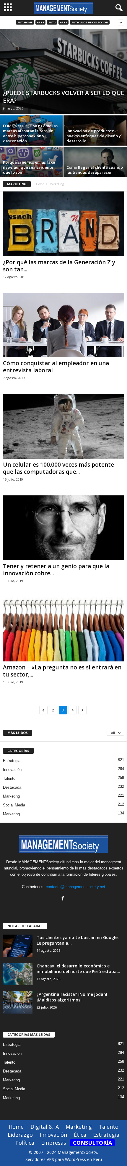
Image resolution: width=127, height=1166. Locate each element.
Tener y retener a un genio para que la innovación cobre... (56, 569)
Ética (80, 1134)
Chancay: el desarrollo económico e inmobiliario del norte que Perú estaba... (78, 968)
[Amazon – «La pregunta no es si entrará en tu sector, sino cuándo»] (63, 629)
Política (24, 1142)
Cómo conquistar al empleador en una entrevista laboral (56, 366)
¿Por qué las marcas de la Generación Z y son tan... (59, 265)
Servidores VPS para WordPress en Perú (63, 1159)
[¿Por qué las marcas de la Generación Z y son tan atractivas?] (63, 223)
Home (40, 184)
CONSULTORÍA (92, 1142)
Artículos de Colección (89, 22)
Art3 (63, 22)
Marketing (11, 796)
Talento (9, 778)
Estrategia (11, 760)
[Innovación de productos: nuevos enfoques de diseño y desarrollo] (95, 139)
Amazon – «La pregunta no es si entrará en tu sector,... (62, 670)
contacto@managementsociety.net (75, 887)
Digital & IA (44, 1126)
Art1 (40, 22)
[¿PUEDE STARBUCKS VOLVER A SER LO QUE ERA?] (63, 71)
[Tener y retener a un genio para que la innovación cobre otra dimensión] (63, 527)
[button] (117, 8)
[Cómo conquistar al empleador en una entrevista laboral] (63, 325)
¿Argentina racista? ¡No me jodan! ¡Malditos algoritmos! (72, 997)
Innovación (12, 769)
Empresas (53, 1142)
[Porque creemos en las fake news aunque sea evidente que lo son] (32, 170)
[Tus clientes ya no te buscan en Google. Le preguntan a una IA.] (17, 946)
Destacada (12, 787)
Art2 (52, 22)
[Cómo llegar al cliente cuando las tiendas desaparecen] (95, 170)
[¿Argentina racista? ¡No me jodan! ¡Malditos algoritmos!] (17, 1002)
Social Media (14, 805)
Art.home (24, 22)
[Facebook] (63, 899)
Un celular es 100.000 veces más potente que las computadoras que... (58, 468)
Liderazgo (20, 1134)
